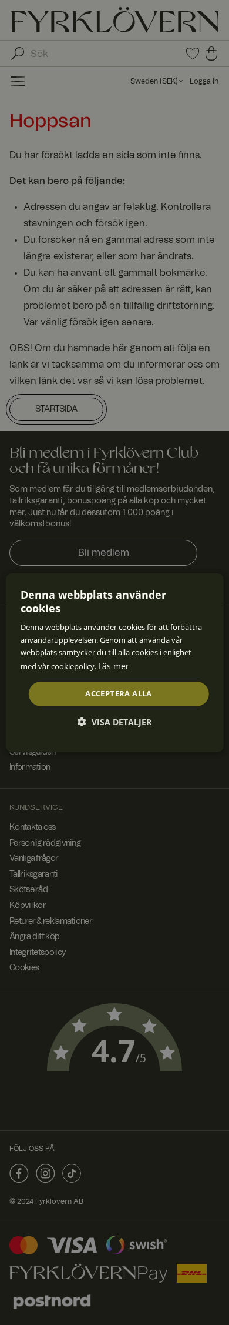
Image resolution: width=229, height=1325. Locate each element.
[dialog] (115, 662)
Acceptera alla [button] (118, 693)
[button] (114, 722)
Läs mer (113, 666)
